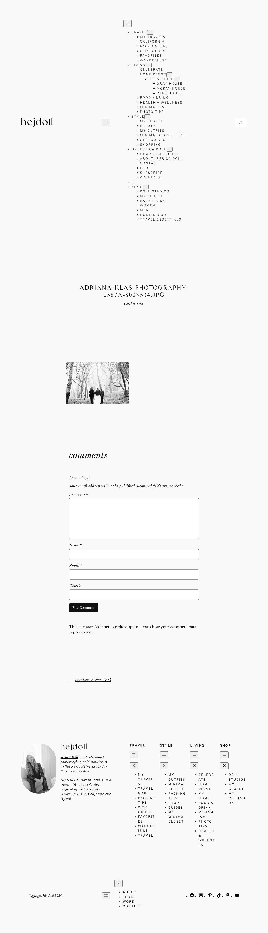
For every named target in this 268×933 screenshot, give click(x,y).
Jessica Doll (69, 757)
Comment (78, 495)
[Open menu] (106, 122)
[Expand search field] (241, 122)
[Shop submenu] (146, 187)
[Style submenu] (147, 116)
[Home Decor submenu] (169, 74)
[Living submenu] (149, 65)
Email (75, 565)
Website (75, 586)
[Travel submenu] (150, 32)
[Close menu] (127, 23)
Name (75, 545)
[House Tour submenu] (177, 79)
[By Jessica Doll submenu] (170, 149)
